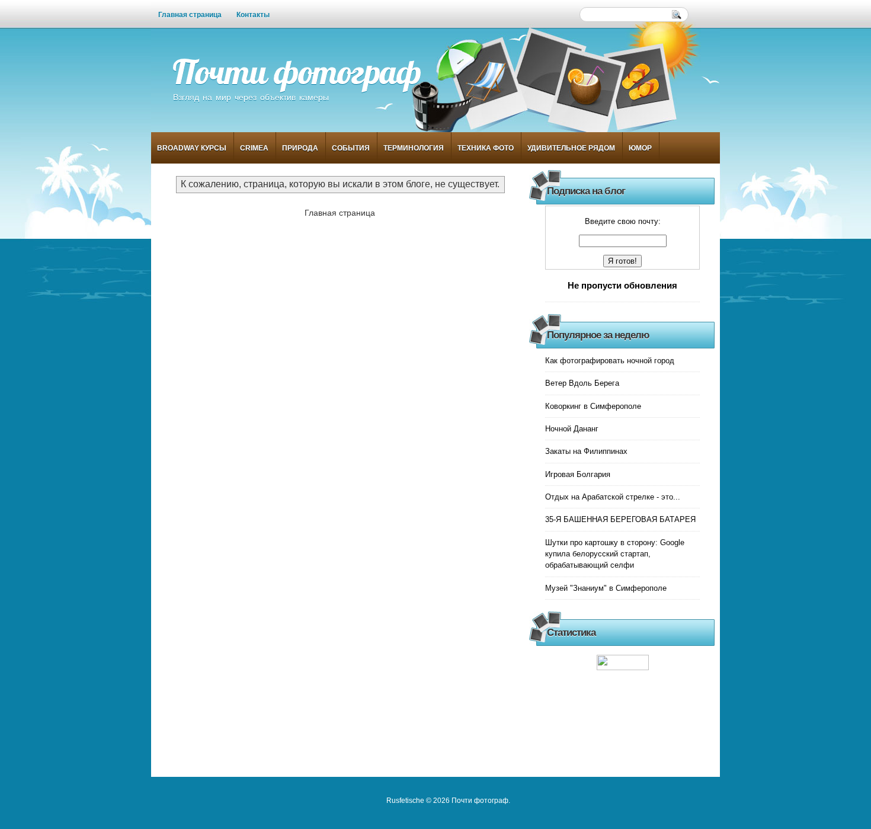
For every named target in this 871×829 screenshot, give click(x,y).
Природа (300, 148)
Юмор (640, 148)
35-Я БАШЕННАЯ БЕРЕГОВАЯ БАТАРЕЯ (620, 519)
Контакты (253, 15)
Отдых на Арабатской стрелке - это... (612, 496)
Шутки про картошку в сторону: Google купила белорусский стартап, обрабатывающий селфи (614, 554)
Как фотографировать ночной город (609, 360)
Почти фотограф (296, 71)
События (351, 148)
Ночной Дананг (571, 428)
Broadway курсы (191, 148)
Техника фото (485, 148)
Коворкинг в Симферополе (593, 406)
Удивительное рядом (571, 148)
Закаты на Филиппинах (586, 451)
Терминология (413, 148)
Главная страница (190, 15)
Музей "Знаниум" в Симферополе (606, 588)
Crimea (254, 148)
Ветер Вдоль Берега (582, 383)
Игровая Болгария (577, 474)
